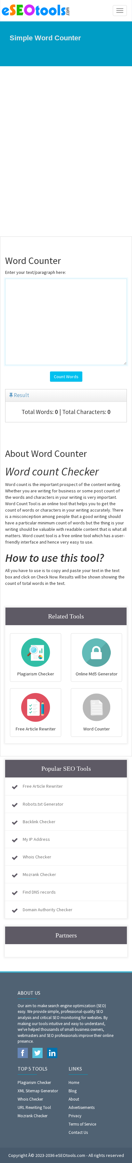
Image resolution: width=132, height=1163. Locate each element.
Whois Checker (37, 857)
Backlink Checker (39, 821)
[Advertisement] (66, 151)
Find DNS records (39, 892)
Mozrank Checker (39, 874)
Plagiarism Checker (34, 1082)
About (74, 1099)
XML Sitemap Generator (38, 1091)
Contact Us (78, 1132)
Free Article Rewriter (43, 786)
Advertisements (82, 1107)
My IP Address (36, 839)
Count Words (66, 376)
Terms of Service (82, 1124)
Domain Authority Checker (47, 909)
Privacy (75, 1116)
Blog (73, 1091)
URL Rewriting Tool (34, 1107)
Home (74, 1082)
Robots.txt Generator (43, 804)
